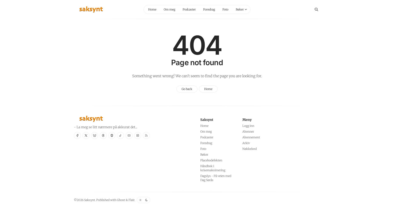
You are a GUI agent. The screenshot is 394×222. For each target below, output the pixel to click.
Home (208, 89)
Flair (131, 200)
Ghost (121, 200)
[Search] (316, 9)
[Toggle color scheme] (143, 200)
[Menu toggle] (245, 9)
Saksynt (89, 200)
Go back (187, 89)
